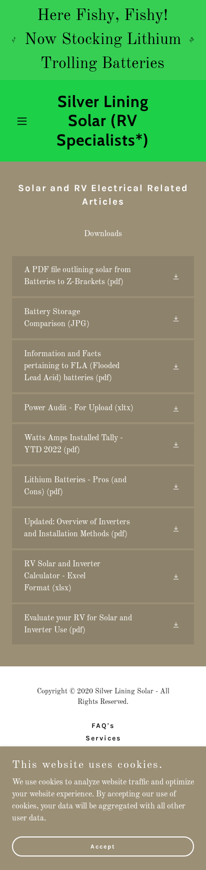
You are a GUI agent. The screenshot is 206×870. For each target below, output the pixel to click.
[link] (103, 144)
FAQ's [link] (103, 725)
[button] (26, 121)
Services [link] (103, 738)
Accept (103, 845)
